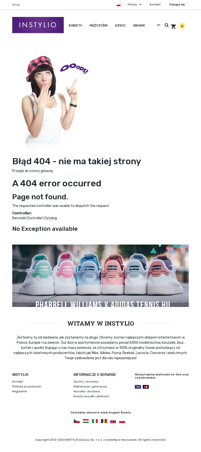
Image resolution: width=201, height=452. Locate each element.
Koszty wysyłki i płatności (91, 396)
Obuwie (139, 25)
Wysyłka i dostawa (87, 391)
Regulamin (19, 391)
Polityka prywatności (26, 386)
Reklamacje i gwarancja (90, 386)
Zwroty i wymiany (86, 381)
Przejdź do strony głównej (32, 171)
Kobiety (75, 25)
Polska (132, 4)
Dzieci (120, 25)
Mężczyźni (98, 25)
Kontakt (155, 4)
